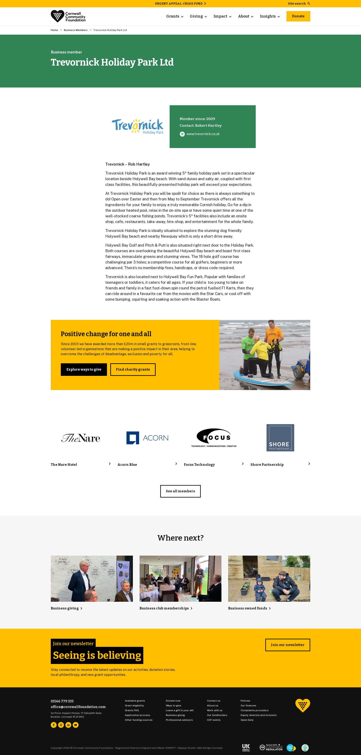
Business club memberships (164, 608)
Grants (172, 16)
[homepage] (68, 16)
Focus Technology (199, 465)
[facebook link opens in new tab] (54, 725)
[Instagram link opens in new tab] (61, 725)
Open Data (247, 719)
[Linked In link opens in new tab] (68, 725)
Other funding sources (139, 719)
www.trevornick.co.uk (203, 134)
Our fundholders (217, 715)
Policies (245, 700)
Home (54, 30)
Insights (268, 16)
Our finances (248, 705)
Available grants (135, 700)
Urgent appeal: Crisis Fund (179, 3)
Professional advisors (179, 719)
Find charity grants (133, 369)
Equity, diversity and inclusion (259, 715)
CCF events (214, 719)
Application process (137, 715)
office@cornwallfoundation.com (78, 707)
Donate (298, 16)
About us (212, 705)
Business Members (76, 30)
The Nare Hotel (64, 465)
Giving (196, 16)
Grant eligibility (134, 705)
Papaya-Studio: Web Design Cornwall (200, 747)
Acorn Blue (127, 465)
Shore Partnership (266, 465)
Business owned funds (247, 608)
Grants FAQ (132, 710)
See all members (180, 491)
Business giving (65, 608)
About (243, 16)
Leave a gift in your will (180, 710)
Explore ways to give (83, 369)
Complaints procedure (254, 710)
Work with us (214, 710)
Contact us (213, 700)
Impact (220, 16)
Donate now (173, 700)
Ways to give (173, 705)
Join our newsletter (288, 645)
